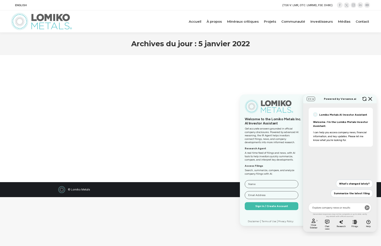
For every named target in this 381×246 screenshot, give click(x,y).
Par (99, 118)
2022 (67, 118)
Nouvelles (77, 118)
